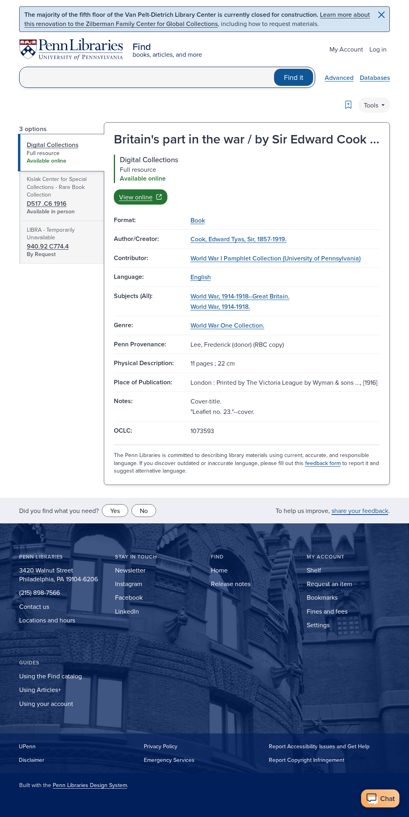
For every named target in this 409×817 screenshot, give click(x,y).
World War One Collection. (227, 325)
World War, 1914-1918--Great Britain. (240, 296)
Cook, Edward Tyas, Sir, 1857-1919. (239, 239)
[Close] (381, 15)
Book (198, 220)
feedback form (323, 463)
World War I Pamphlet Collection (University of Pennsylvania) (276, 258)
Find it (293, 77)
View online (136, 197)
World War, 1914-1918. (220, 306)
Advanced (339, 77)
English (201, 276)
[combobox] (147, 77)
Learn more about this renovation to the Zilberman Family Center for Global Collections (197, 19)
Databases (375, 77)
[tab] (61, 152)
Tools (372, 105)
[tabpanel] (247, 180)
